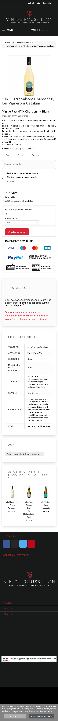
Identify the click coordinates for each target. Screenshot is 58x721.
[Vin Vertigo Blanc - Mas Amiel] (46, 492)
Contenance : (11, 218)
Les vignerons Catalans (25, 149)
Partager (21, 155)
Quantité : (19, 209)
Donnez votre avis (12, 164)
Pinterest (35, 155)
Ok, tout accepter (15, 716)
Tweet (9, 155)
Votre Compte (34, 3)
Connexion (47, 3)
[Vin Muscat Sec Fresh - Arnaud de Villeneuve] (12, 492)
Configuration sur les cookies (41, 716)
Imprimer (11, 181)
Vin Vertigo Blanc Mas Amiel (46, 505)
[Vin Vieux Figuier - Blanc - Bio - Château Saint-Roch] (29, 492)
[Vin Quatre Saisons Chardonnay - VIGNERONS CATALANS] (29, 76)
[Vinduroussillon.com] (29, 17)
